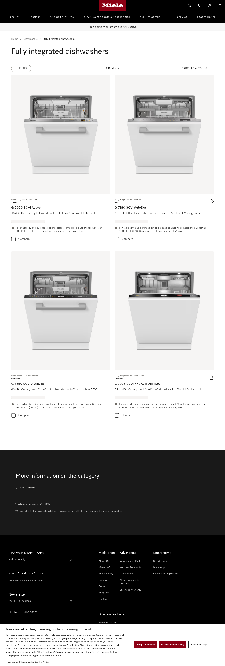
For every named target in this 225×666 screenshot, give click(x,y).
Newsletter (17, 594)
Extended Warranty (130, 590)
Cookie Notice (42, 662)
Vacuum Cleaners (62, 17)
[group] (60, 159)
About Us (104, 561)
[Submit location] (70, 560)
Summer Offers (150, 17)
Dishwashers (30, 39)
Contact (103, 599)
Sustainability (106, 574)
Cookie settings (199, 644)
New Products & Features (129, 582)
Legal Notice (12, 662)
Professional (206, 17)
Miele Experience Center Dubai (25, 581)
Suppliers (104, 593)
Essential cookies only (172, 644)
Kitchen (14, 17)
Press (102, 586)
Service (182, 17)
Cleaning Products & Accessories (107, 17)
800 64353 (31, 612)
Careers (103, 580)
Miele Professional (109, 622)
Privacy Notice (26, 662)
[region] (112, 645)
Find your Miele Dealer (26, 553)
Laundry (35, 17)
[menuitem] (16, 17)
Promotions (126, 574)
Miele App (159, 567)
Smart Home (160, 561)
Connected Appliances (165, 574)
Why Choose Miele (130, 561)
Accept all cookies (145, 644)
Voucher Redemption (131, 567)
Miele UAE (104, 567)
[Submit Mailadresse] (70, 601)
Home (14, 39)
